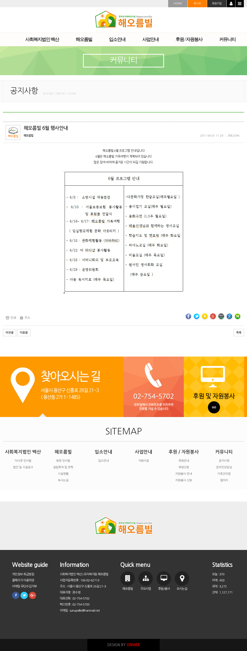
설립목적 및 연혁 (63, 467)
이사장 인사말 (23, 460)
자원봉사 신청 (183, 480)
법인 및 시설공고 (23, 467)
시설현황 (63, 473)
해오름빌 (63, 452)
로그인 (197, 3)
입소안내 (103, 452)
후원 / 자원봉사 (184, 452)
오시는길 (63, 480)
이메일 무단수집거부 (24, 586)
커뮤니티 (224, 452)
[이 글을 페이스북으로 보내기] (188, 316)
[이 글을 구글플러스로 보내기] (213, 316)
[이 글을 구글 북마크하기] (229, 316)
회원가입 (217, 3)
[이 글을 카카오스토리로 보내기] (204, 316)
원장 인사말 (63, 460)
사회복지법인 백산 (23, 452)
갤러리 (224, 480)
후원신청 (183, 467)
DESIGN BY (123, 645)
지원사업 (143, 460)
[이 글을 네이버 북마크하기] (237, 316)
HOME (178, 3)
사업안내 (143, 452)
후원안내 (183, 460)
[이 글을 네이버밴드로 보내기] (221, 316)
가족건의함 (224, 473)
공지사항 (224, 460)
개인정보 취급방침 (23, 574)
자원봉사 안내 (183, 473)
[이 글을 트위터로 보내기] (196, 316)
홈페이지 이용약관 (23, 580)
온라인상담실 (224, 467)
